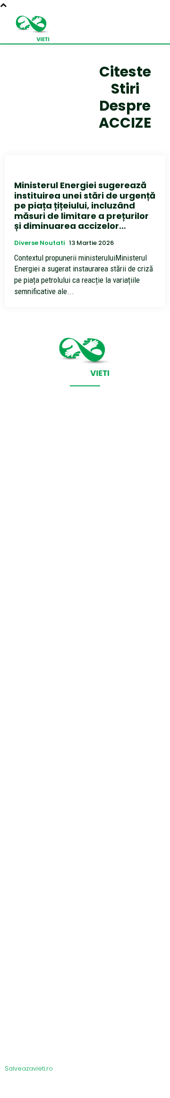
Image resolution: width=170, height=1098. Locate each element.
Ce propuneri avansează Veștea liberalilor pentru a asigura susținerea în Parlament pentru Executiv (82, 966)
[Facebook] (85, 1085)
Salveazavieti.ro (29, 1068)
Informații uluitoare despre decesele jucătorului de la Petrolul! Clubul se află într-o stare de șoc (77, 1003)
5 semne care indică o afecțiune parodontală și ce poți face (64, 730)
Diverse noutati (39, 243)
